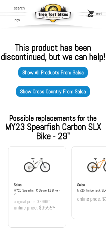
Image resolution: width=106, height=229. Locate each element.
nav (17, 20)
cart (99, 14)
